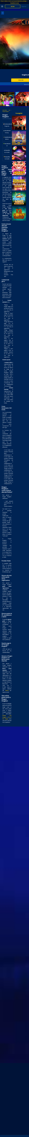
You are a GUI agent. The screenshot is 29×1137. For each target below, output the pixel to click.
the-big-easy (3, 93)
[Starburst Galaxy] (19, 153)
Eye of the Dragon (6, 718)
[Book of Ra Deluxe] (19, 123)
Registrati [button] (24, 6)
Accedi (13, 6)
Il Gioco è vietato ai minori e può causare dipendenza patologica (13, 1)
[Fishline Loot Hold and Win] (19, 199)
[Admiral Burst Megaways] (19, 183)
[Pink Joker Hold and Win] (19, 168)
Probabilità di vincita (14, 3)
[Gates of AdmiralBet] (19, 138)
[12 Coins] (19, 214)
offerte (7, 690)
